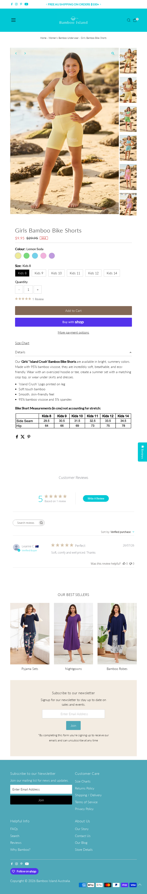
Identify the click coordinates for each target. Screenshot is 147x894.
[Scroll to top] (139, 884)
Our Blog (81, 843)
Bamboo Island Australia (53, 881)
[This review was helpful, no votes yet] (124, 564)
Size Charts (83, 781)
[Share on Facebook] (17, 437)
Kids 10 (56, 273)
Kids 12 (93, 273)
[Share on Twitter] (23, 437)
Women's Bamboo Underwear (64, 37)
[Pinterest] (21, 4)
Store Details (84, 849)
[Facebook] (11, 4)
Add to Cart (73, 311)
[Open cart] (135, 20)
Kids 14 (112, 273)
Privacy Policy (84, 809)
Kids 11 (75, 273)
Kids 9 (39, 273)
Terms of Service (86, 802)
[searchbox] (25, 523)
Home (43, 37)
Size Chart (22, 343)
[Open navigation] (13, 20)
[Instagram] (16, 4)
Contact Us (83, 836)
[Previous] (47, 4)
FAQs (14, 829)
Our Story (82, 829)
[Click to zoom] (113, 53)
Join (73, 725)
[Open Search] (128, 20)
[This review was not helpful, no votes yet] (130, 564)
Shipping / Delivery (88, 795)
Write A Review (96, 498)
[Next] (100, 4)
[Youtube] (26, 4)
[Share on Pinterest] (28, 437)
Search (14, 836)
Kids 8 (22, 273)
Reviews (16, 843)
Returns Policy (84, 788)
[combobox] (117, 532)
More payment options (73, 332)
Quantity (21, 282)
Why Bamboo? (20, 849)
